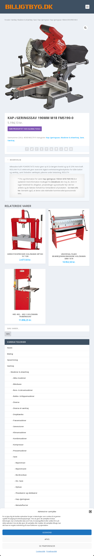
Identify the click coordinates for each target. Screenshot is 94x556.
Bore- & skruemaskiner (23, 390)
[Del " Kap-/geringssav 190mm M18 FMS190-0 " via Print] (71, 149)
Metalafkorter (22, 505)
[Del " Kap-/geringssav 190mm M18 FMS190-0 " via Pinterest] (46, 149)
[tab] (47, 160)
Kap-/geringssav (43, 20)
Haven (9, 348)
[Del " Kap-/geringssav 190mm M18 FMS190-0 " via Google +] (37, 149)
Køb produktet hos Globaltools (24, 129)
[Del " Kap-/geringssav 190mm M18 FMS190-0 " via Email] (66, 149)
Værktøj (14, 20)
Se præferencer (47, 546)
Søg (8, 334)
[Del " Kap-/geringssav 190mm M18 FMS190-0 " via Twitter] (32, 149)
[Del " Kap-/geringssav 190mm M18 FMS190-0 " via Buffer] (56, 149)
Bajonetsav (20, 463)
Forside (7, 20)
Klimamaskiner (19, 432)
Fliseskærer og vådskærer (26, 493)
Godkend (47, 532)
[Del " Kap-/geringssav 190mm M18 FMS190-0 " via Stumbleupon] (61, 149)
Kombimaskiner (20, 438)
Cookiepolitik (40, 551)
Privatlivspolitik (51, 551)
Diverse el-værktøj (21, 408)
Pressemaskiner (20, 450)
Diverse (16, 402)
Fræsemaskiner (19, 420)
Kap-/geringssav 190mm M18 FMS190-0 (59, 179)
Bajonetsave (21, 469)
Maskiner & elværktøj (25, 20)
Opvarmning (12, 360)
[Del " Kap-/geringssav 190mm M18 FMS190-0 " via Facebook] (27, 149)
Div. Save (19, 481)
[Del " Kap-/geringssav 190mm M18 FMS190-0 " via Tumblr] (41, 149)
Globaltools (55, 182)
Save (35, 20)
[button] (90, 511)
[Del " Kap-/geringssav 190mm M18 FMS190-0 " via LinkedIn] (51, 149)
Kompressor (18, 444)
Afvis (47, 539)
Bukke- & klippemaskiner (23, 396)
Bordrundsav (21, 475)
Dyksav (19, 487)
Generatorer (18, 426)
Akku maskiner (19, 378)
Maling (10, 354)
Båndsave (17, 384)
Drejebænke (18, 414)
